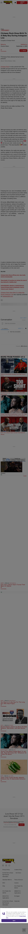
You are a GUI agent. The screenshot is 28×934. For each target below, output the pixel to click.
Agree (14, 920)
